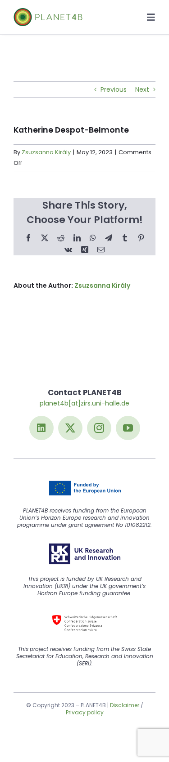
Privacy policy (85, 712)
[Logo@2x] (48, 11)
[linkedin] (41, 428)
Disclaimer (124, 705)
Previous (113, 89)
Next (142, 89)
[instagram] (99, 428)
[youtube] (128, 428)
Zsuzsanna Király (46, 152)
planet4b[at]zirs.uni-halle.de (84, 403)
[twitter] (70, 428)
